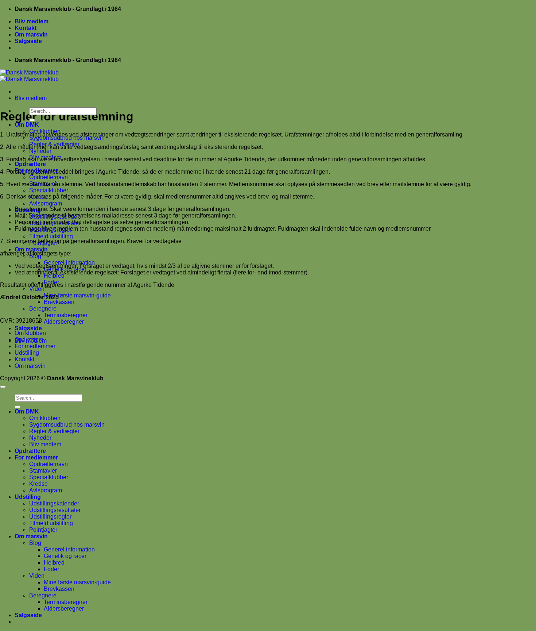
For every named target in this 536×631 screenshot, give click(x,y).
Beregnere (43, 308)
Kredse (38, 484)
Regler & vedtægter (54, 431)
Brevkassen (59, 302)
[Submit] (32, 120)
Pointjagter (43, 530)
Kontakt (25, 28)
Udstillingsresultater (55, 510)
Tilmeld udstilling (51, 236)
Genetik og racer (65, 556)
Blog (35, 543)
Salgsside (28, 41)
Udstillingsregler (50, 516)
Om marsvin (31, 34)
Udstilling (27, 353)
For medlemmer (35, 346)
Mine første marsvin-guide (77, 295)
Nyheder (40, 151)
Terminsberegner (66, 315)
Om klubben (30, 333)
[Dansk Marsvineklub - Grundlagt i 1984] (29, 75)
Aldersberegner (64, 322)
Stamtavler (43, 471)
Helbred (54, 562)
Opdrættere (30, 164)
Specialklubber (48, 190)
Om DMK (27, 125)
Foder (51, 569)
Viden (36, 289)
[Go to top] (3, 387)
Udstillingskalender (54, 503)
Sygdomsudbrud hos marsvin (67, 425)
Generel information (69, 549)
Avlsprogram (45, 203)
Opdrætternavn (48, 177)
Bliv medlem (31, 21)
